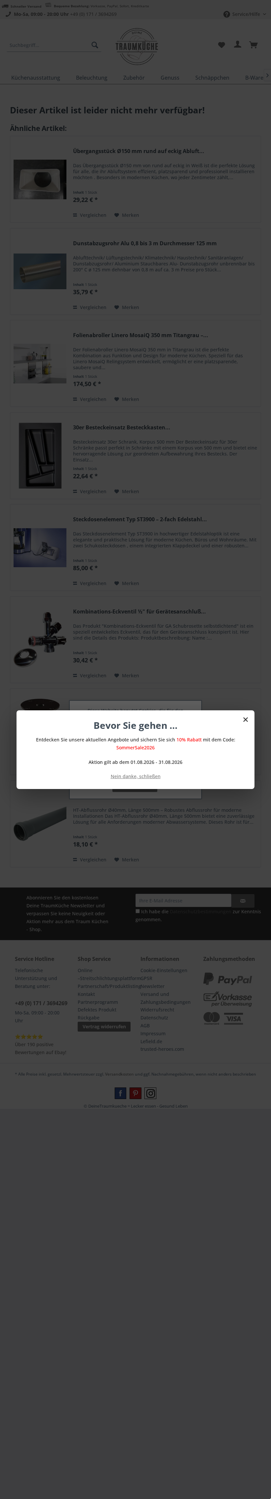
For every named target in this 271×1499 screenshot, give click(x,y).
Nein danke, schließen (136, 776)
